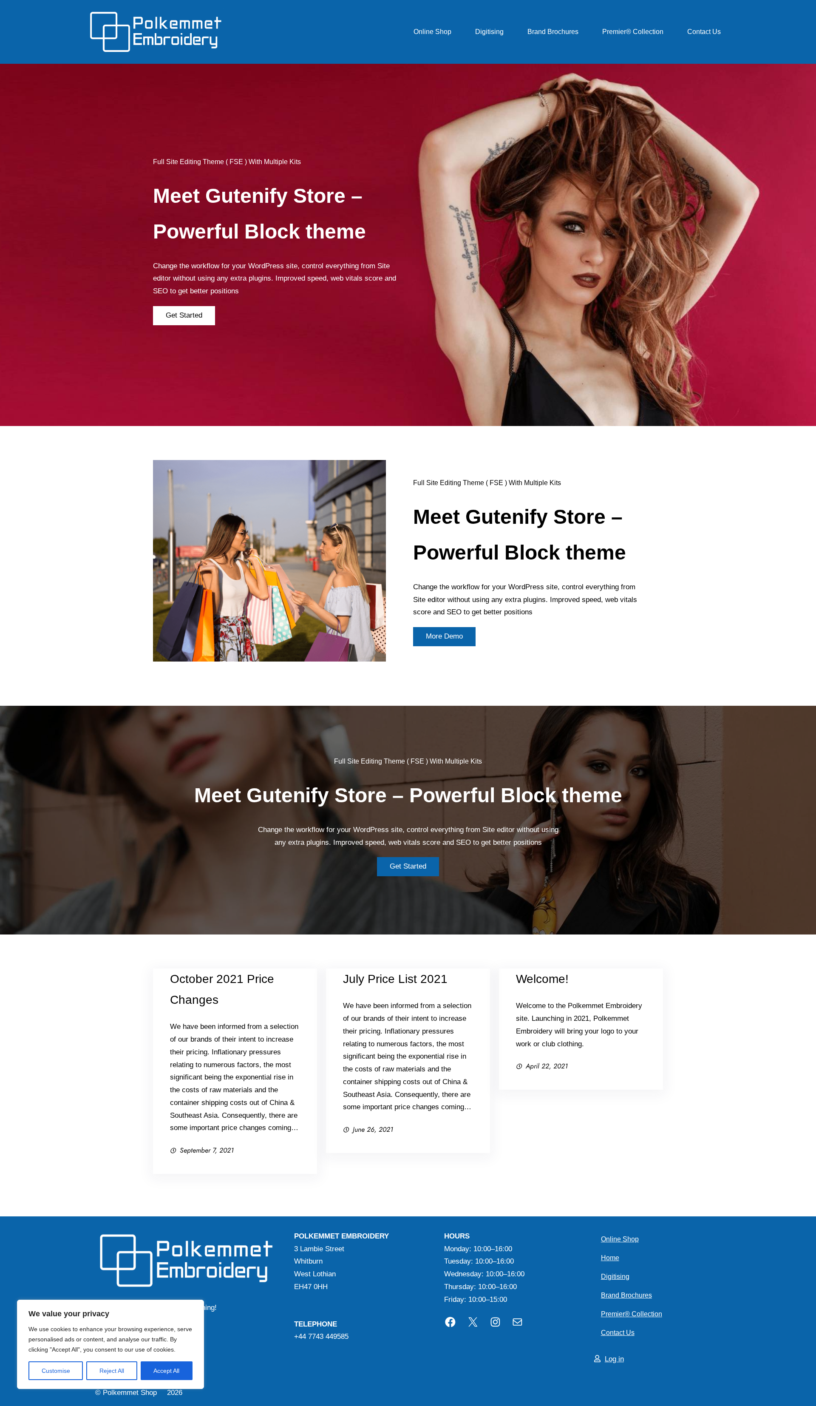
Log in (614, 1359)
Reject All (111, 1370)
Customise (56, 1370)
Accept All (166, 1370)
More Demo (444, 636)
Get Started (184, 315)
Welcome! (542, 979)
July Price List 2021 (395, 979)
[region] (110, 1344)
